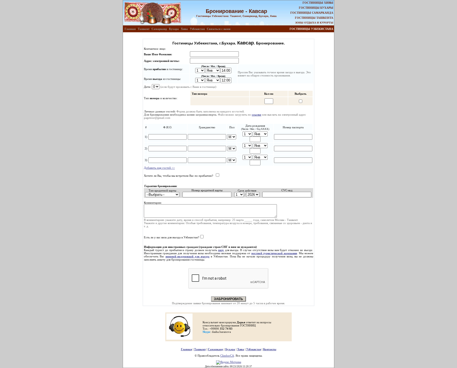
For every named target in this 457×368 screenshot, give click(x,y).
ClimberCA (227, 355)
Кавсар (245, 43)
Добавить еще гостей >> (159, 167)
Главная (130, 28)
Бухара (174, 28)
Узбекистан (197, 28)
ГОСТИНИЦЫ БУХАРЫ (316, 7)
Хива (184, 28)
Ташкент (143, 28)
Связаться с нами (218, 28)
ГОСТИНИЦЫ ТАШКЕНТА (314, 17)
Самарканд (159, 28)
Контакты (269, 349)
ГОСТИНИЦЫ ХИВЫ (318, 2)
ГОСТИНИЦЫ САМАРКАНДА (311, 12)
